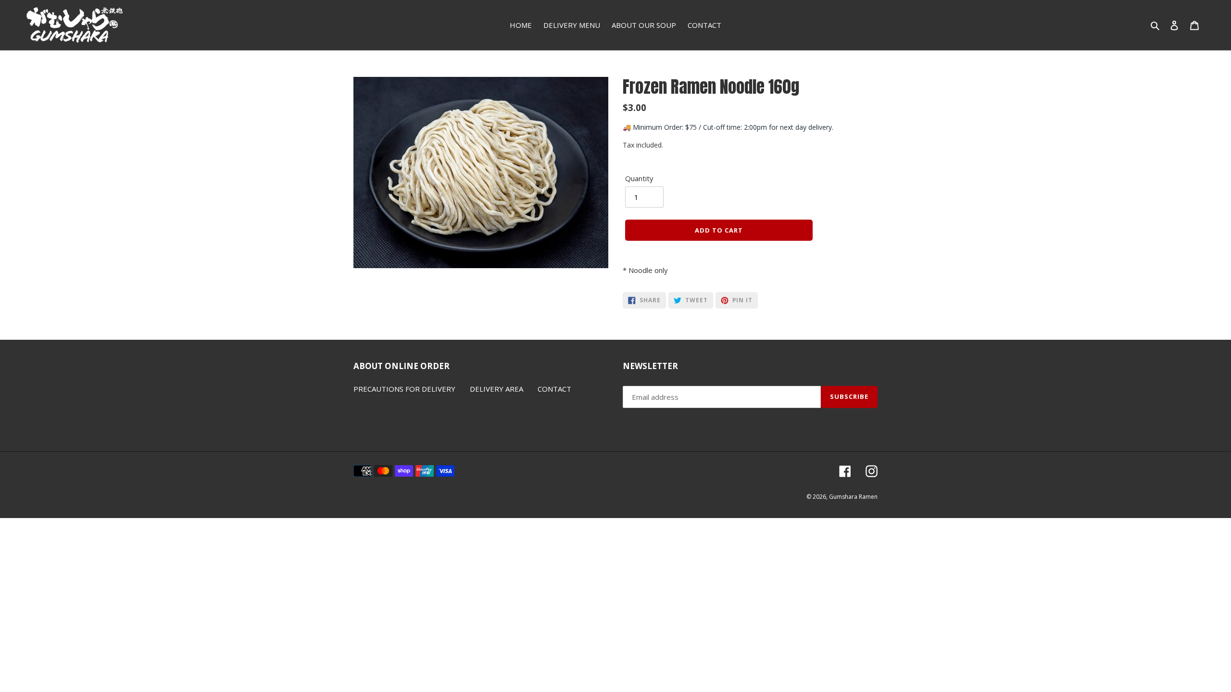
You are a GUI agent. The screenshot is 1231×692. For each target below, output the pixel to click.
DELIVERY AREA (496, 389)
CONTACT (554, 389)
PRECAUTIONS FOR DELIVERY (404, 389)
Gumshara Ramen (853, 497)
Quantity (639, 178)
